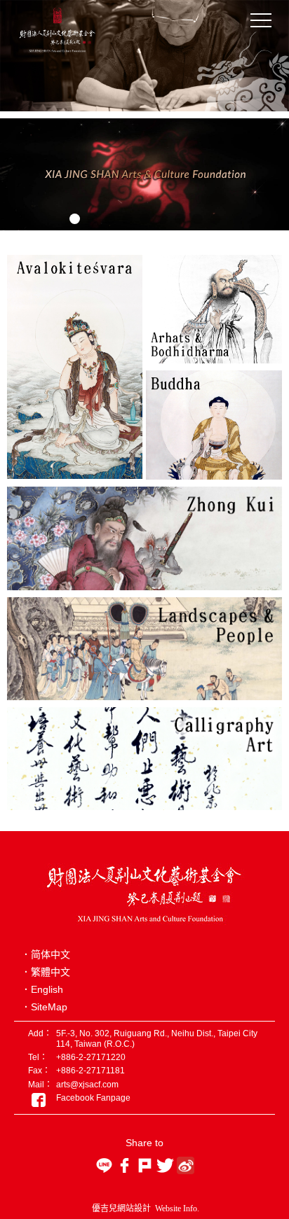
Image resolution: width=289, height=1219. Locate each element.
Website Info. (177, 1208)
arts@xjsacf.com (87, 1084)
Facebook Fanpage (93, 1098)
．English (42, 989)
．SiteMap (44, 1006)
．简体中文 (45, 954)
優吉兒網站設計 (121, 1208)
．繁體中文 (45, 971)
